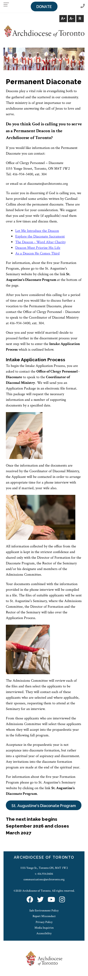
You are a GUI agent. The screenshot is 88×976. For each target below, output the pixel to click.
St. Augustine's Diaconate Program (43, 806)
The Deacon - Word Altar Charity (40, 242)
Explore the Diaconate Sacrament (40, 236)
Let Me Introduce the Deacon (37, 230)
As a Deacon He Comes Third (37, 253)
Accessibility (44, 933)
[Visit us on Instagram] (62, 900)
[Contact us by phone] (82, 6)
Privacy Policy (44, 922)
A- (71, 18)
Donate (44, 6)
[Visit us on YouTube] (51, 900)
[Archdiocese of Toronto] (44, 31)
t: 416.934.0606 (44, 874)
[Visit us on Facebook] (30, 900)
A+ (63, 18)
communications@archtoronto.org (44, 879)
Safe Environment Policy (44, 910)
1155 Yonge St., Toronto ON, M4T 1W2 (44, 868)
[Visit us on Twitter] (40, 900)
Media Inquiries (44, 928)
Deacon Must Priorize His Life (37, 247)
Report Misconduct (44, 916)
